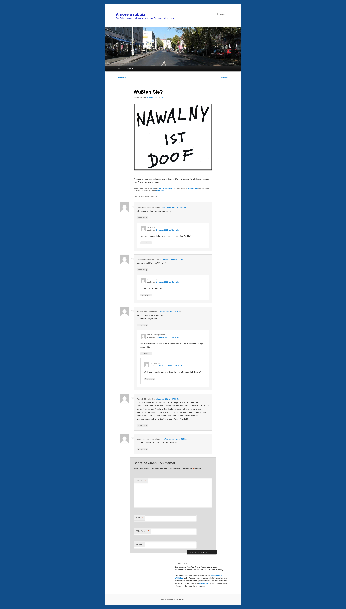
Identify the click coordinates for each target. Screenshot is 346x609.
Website (138, 544)
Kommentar (140, 480)
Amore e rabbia (130, 14)
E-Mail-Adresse (142, 531)
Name (139, 518)
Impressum (128, 68)
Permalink (160, 191)
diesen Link (203, 583)
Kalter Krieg (193, 188)
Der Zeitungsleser (165, 188)
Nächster (225, 77)
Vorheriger (121, 77)
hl (162, 97)
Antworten (142, 217)
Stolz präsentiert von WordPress (173, 599)
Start (118, 68)
